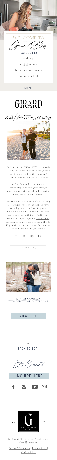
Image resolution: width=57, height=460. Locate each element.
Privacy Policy (39, 449)
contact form (36, 225)
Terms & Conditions (19, 449)
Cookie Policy (28, 452)
